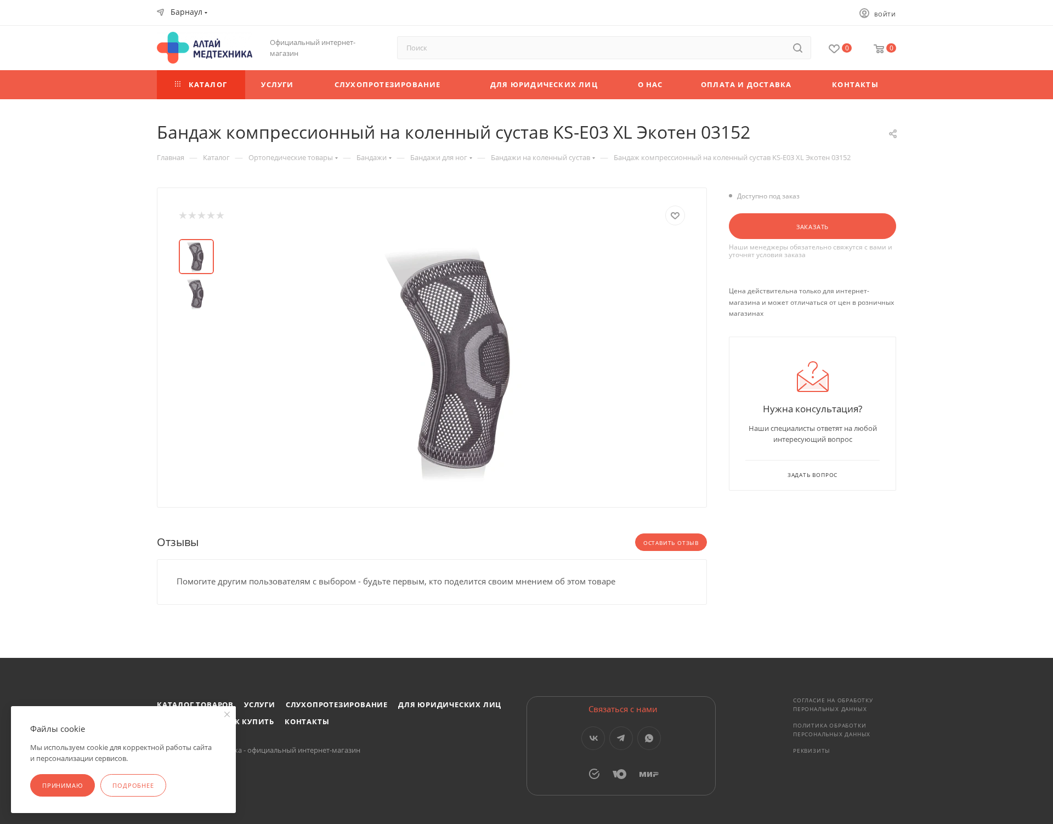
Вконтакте (593, 738)
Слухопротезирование (337, 704)
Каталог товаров (195, 704)
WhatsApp (649, 738)
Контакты (307, 721)
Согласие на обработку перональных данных (833, 704)
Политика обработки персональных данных (831, 729)
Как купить (249, 721)
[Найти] (797, 47)
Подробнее (133, 785)
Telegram (621, 738)
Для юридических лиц (449, 704)
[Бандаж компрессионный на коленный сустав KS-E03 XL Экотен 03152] (456, 362)
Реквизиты (811, 750)
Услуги (259, 704)
